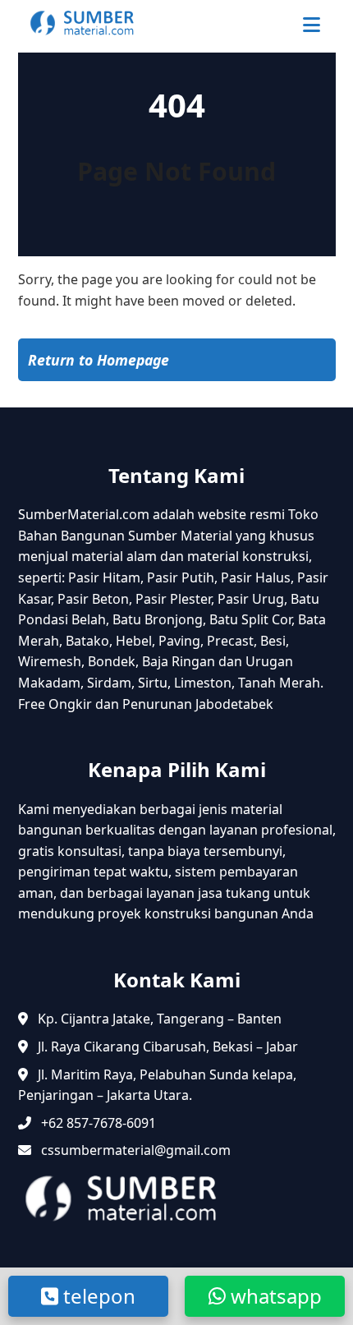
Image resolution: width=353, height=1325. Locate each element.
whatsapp (274, 1295)
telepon (96, 1295)
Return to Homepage (98, 360)
